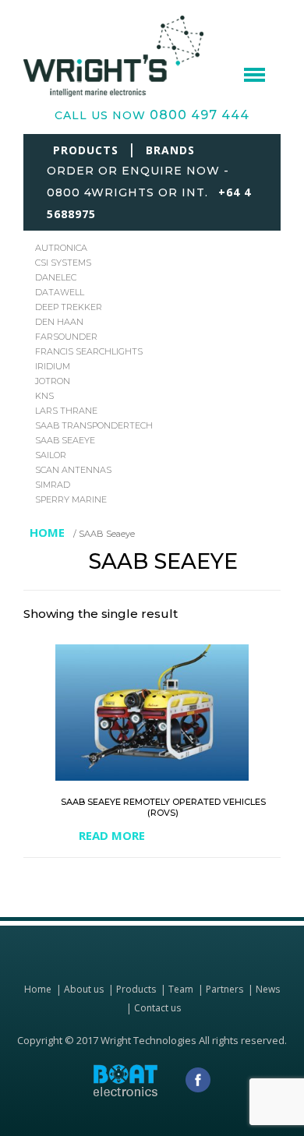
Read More (112, 835)
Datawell (59, 292)
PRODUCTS (85, 150)
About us (84, 989)
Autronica (61, 247)
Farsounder (66, 336)
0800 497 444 (199, 115)
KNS (44, 395)
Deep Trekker (68, 307)
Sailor (50, 455)
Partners (224, 989)
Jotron (52, 381)
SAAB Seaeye (65, 440)
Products (136, 989)
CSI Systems (63, 262)
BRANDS (170, 150)
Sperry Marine (71, 499)
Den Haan (59, 321)
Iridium (52, 366)
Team (180, 989)
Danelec (55, 277)
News (268, 989)
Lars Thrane (66, 410)
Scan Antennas (73, 469)
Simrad (52, 484)
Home (47, 532)
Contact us (157, 1007)
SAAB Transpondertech (94, 425)
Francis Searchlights (89, 351)
